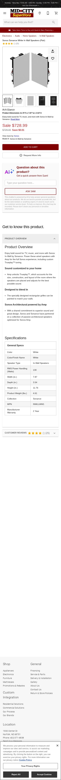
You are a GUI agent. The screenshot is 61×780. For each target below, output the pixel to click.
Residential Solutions (13, 704)
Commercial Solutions (13, 707)
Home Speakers (30, 36)
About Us (34, 685)
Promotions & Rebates (14, 685)
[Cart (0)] (56, 13)
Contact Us (35, 689)
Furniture (7, 678)
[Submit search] (53, 22)
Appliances (8, 670)
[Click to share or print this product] (52, 51)
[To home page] (22, 13)
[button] (4, 13)
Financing (35, 670)
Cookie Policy (25, 760)
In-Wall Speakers (47, 36)
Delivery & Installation (41, 678)
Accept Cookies (44, 774)
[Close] (57, 745)
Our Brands (8, 715)
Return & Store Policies (41, 693)
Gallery (33, 682)
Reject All (16, 774)
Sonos (16, 136)
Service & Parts (37, 674)
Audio (17, 36)
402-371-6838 (17, 737)
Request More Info (32, 155)
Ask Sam (31, 191)
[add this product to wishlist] (52, 58)
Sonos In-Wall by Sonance (20, 139)
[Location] (39, 13)
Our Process (9, 711)
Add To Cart (31, 147)
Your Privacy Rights (30, 766)
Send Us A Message (12, 741)
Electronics (7, 36)
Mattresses (8, 682)
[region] (30, 760)
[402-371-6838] (48, 13)
